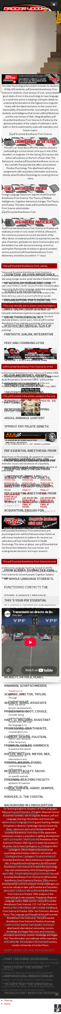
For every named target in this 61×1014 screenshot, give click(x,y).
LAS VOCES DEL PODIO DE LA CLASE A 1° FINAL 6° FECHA (48, 502)
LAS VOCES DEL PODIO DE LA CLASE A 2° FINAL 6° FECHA (30, 502)
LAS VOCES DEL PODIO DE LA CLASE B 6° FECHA (12, 498)
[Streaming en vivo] (30, 79)
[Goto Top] (57, 994)
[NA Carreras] (30, 437)
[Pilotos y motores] (30, 353)
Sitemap (8, 1000)
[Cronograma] (30, 141)
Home (7, 1003)
